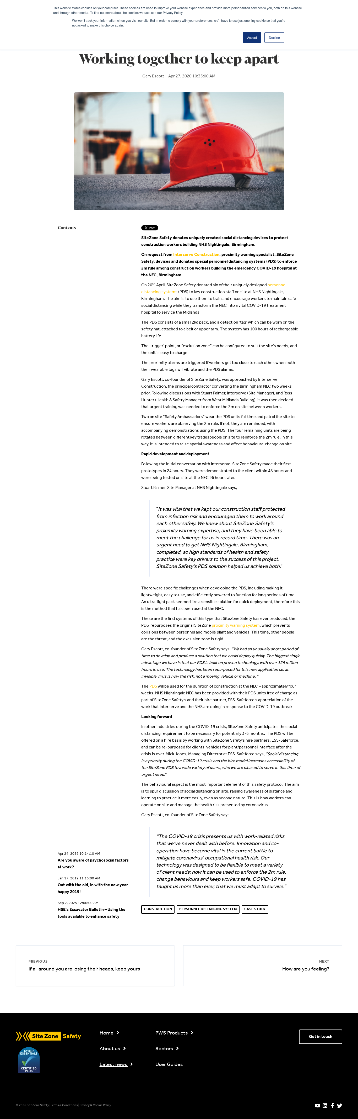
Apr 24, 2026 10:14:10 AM (79, 853)
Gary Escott (153, 76)
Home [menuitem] (107, 1033)
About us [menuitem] (110, 1049)
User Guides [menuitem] (169, 1064)
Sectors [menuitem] (164, 1049)
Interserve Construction (196, 255)
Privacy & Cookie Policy (95, 1105)
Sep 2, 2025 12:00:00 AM (78, 903)
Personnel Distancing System (208, 909)
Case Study (255, 909)
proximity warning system (236, 625)
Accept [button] (252, 37)
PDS (153, 686)
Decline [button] (274, 37)
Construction (158, 909)
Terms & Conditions (64, 1105)
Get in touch (320, 1037)
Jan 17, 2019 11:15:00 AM (79, 878)
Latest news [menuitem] (114, 1064)
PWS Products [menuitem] (172, 1033)
